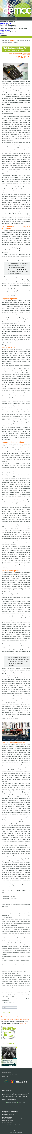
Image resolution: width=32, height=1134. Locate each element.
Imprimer (28, 54)
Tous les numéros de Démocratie (8, 26)
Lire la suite (23, 1023)
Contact (2, 33)
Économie (12, 40)
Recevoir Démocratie (5, 23)
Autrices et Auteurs (5, 30)
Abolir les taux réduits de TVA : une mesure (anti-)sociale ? (15, 49)
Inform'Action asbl (18, 1132)
